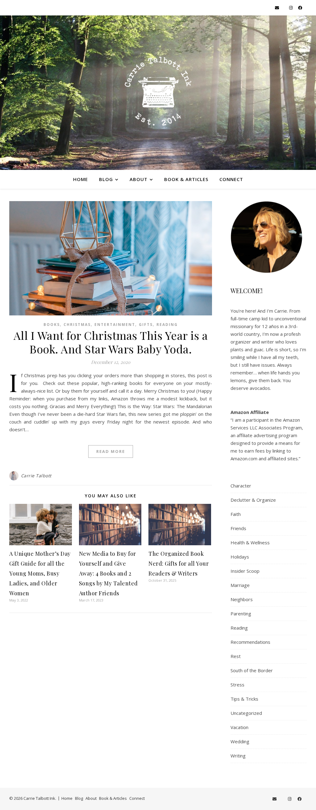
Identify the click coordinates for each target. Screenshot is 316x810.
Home (80, 179)
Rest (236, 656)
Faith (236, 514)
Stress (237, 684)
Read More (110, 451)
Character (241, 486)
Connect (231, 179)
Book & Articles (186, 179)
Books (52, 324)
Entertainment (114, 324)
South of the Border (252, 670)
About (139, 179)
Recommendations (250, 642)
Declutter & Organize (253, 500)
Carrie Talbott (36, 476)
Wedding (240, 741)
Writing (238, 756)
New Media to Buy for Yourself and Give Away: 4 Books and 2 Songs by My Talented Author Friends (108, 573)
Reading (167, 324)
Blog (106, 179)
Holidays (240, 557)
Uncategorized (246, 713)
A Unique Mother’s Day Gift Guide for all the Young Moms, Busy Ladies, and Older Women (40, 573)
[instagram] (291, 8)
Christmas (77, 324)
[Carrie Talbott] (158, 92)
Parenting (241, 613)
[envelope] (277, 8)
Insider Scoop (245, 571)
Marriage (240, 585)
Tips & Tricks (244, 699)
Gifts (146, 324)
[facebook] (300, 8)
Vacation (239, 727)
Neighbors (242, 599)
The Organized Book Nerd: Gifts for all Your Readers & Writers (178, 563)
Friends (238, 528)
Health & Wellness (250, 542)
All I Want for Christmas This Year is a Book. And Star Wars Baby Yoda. (111, 342)
